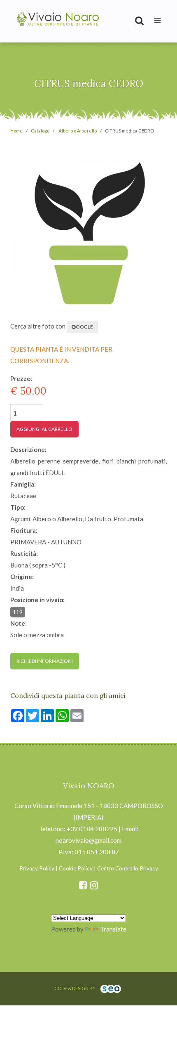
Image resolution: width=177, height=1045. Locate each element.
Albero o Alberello (77, 130)
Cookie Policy (76, 868)
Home (16, 130)
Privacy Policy (36, 868)
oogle (84, 327)
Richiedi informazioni (44, 661)
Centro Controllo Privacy (127, 868)
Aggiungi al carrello (44, 429)
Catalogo (40, 130)
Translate (113, 929)
